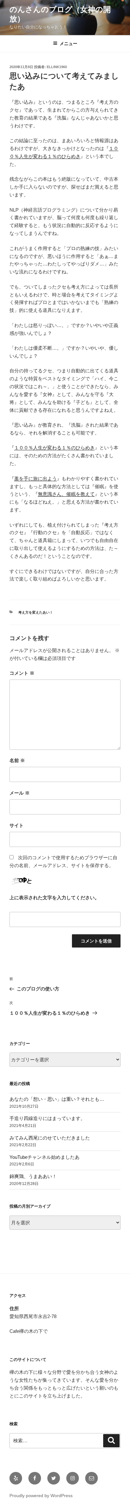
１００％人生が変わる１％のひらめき (54, 447)
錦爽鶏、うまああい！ (33, 1176)
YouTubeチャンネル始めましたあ (44, 1157)
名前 (17, 760)
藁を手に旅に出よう (35, 478)
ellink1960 (57, 67)
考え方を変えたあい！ (35, 612)
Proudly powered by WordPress (41, 1495)
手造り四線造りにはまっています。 (47, 1118)
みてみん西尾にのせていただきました (49, 1138)
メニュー (68, 43)
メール (19, 793)
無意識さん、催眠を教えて (66, 494)
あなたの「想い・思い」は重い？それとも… (56, 1099)
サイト (16, 825)
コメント (21, 673)
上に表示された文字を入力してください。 (54, 897)
